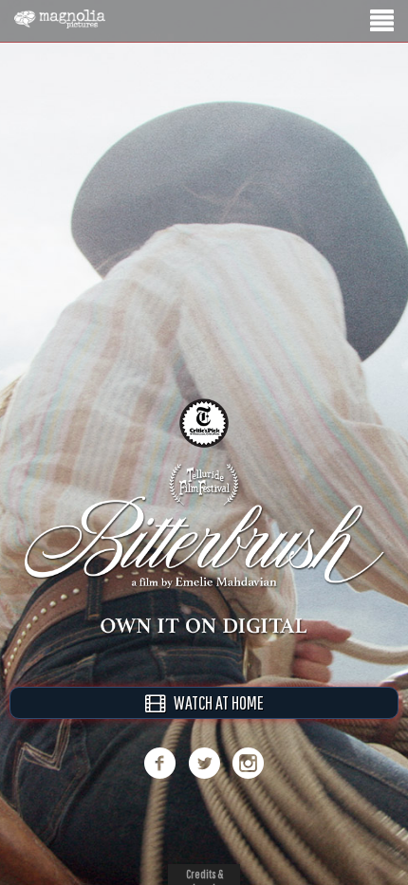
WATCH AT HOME (214, 702)
